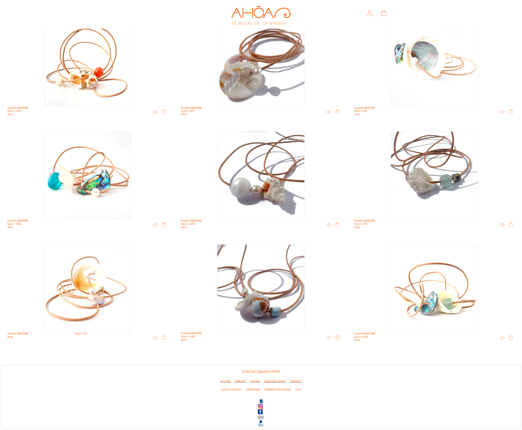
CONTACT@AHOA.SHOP (261, 371)
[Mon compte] (369, 13)
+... (157, 112)
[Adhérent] (261, 417)
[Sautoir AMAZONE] (87, 62)
